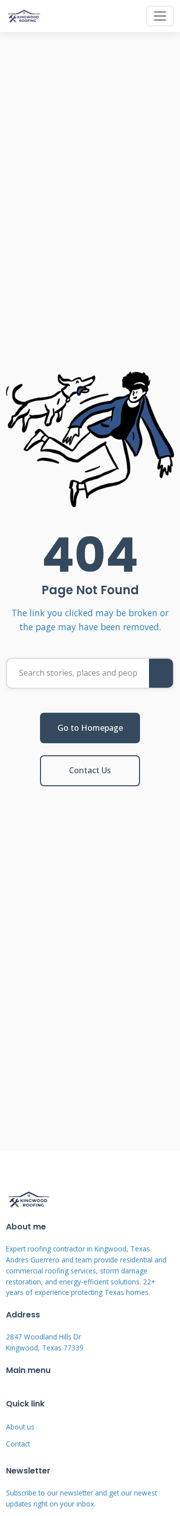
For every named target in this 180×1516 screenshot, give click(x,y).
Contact (18, 1443)
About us (20, 1426)
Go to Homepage (90, 727)
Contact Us (90, 770)
